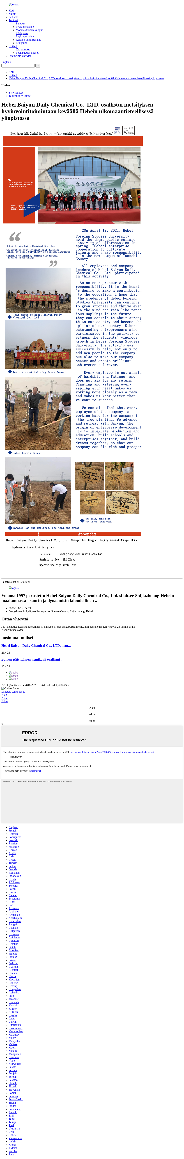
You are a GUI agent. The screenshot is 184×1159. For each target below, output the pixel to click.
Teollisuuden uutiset (27, 52)
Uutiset (13, 46)
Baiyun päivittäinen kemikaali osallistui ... (32, 659)
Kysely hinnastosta (12, 629)
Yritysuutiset (23, 49)
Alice (4, 698)
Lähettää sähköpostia (13, 691)
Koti (11, 10)
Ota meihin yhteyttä (20, 55)
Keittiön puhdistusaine (28, 39)
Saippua (20, 23)
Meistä (12, 13)
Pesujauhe (21, 42)
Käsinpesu (22, 33)
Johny (4, 701)
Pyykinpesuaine (25, 26)
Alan (4, 694)
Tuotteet (13, 20)
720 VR (13, 17)
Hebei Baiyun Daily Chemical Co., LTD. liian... (36, 645)
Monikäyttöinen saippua (29, 29)
